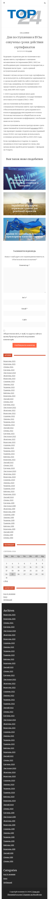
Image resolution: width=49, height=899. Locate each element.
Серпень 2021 (9, 445)
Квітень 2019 (8, 526)
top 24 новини (24, 33)
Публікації (7, 600)
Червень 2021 (9, 451)
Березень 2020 (9, 494)
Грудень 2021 (8, 434)
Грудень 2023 (8, 370)
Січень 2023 (8, 402)
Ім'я (24, 298)
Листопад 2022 (9, 408)
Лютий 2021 (8, 462)
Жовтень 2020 (9, 474)
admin (30, 51)
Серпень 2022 (9, 416)
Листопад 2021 (9, 436)
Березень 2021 (9, 460)
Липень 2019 (8, 517)
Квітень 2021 (8, 457)
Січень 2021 (8, 465)
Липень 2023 (8, 384)
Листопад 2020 (9, 471)
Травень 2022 (9, 425)
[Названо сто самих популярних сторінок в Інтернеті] (24, 178)
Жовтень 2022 (9, 410)
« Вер (5, 581)
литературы (16, 112)
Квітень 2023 (8, 393)
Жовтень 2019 (9, 509)
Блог (5, 597)
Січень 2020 (8, 500)
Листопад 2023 (9, 373)
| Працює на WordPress (32, 895)
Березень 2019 (9, 529)
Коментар (24, 265)
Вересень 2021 (9, 442)
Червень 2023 (9, 387)
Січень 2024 (8, 367)
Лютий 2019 (8, 532)
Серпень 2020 (9, 480)
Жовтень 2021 (9, 439)
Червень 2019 (8, 520)
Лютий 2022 (8, 428)
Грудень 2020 (9, 468)
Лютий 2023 (8, 399)
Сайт (24, 320)
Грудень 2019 (8, 503)
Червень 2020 (9, 486)
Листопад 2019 (9, 506)
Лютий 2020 (8, 497)
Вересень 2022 (9, 413)
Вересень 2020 (9, 477)
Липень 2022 (8, 419)
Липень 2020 (8, 483)
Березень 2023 (9, 396)
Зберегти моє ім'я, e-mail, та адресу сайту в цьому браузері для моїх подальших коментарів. (22, 336)
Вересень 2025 (9, 361)
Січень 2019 (8, 535)
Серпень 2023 (9, 381)
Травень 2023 (9, 390)
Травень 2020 (9, 489)
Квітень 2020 (8, 491)
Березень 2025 (9, 364)
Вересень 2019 (9, 512)
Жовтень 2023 (9, 376)
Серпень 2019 (9, 515)
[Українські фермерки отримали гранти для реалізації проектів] (24, 203)
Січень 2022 (8, 431)
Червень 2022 (9, 422)
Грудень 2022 (9, 405)
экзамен (34, 128)
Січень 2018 (8, 538)
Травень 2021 (9, 454)
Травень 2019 (8, 523)
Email (25, 309)
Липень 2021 (8, 448)
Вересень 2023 (9, 379)
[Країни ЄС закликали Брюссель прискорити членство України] (24, 229)
